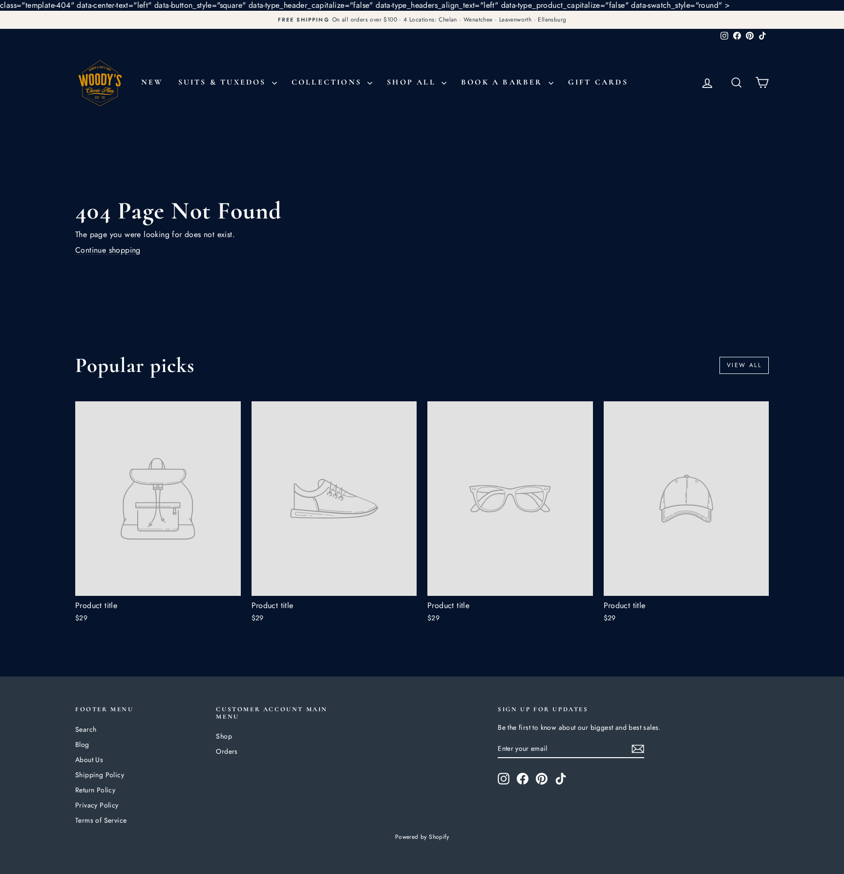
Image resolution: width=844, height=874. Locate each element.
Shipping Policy (99, 775)
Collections (328, 82)
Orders (226, 751)
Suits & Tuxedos (224, 82)
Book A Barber (503, 82)
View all (744, 365)
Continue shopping (108, 250)
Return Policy (95, 790)
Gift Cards (598, 82)
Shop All (413, 82)
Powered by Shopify (422, 836)
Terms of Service (101, 820)
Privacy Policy (97, 805)
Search (85, 729)
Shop (224, 736)
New (152, 82)
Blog (82, 744)
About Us (89, 760)
